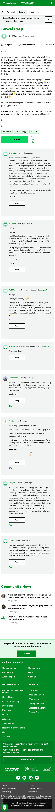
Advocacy (6, 719)
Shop (4, 732)
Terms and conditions (9, 789)
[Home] (27, 3)
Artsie (11, 421)
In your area (7, 706)
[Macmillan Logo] (12, 769)
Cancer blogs (8, 673)
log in (33, 140)
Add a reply (14, 139)
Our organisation (36, 704)
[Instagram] (37, 777)
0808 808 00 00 (27, 759)
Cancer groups (9, 668)
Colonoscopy (21, 132)
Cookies (31, 785)
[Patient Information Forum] (47, 769)
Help (30, 673)
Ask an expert (8, 677)
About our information (35, 789)
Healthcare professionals (13, 728)
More (8, 3)
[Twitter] (24, 777)
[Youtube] (31, 777)
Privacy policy (6, 792)
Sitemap (32, 677)
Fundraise (7, 710)
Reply (17, 203)
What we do (34, 699)
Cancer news (34, 668)
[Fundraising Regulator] (32, 769)
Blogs (31, 12)
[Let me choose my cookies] (4, 807)
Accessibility (32, 792)
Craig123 (13, 483)
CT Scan (34, 132)
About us (6, 737)
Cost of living (8, 697)
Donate (26, 654)
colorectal (7, 132)
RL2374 (12, 36)
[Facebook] (18, 777)
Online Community (12, 662)
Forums (22, 12)
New (48, 19)
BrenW (12, 540)
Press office (34, 712)
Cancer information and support (13, 692)
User (51, 3)
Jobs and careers (36, 695)
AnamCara (13, 153)
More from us (9, 685)
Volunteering (8, 724)
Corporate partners (37, 708)
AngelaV (12, 223)
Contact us (33, 691)
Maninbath (13, 378)
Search (12, 12)
